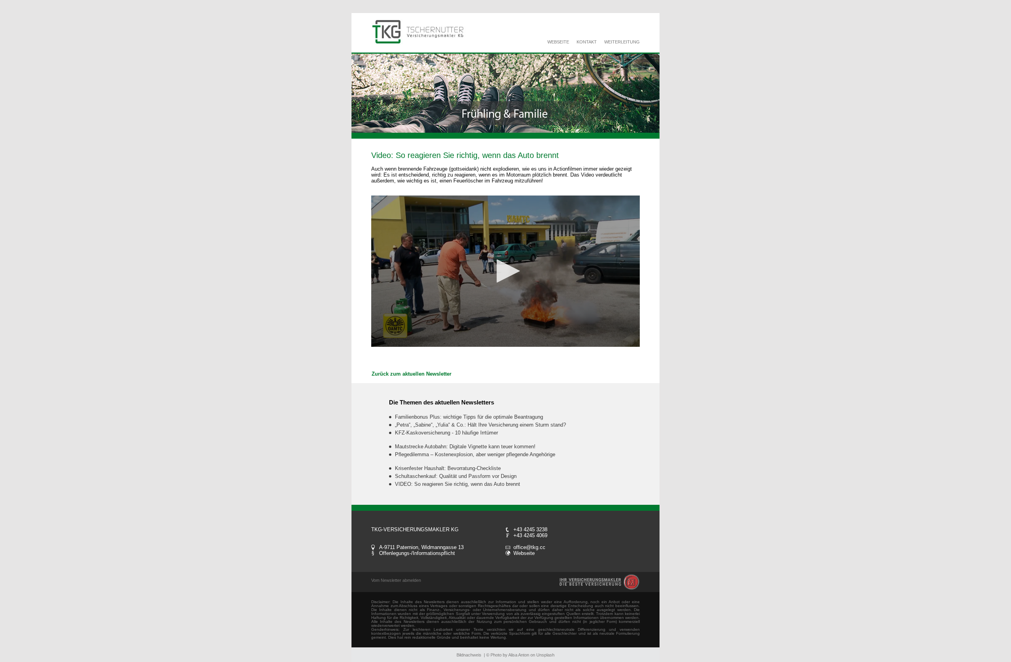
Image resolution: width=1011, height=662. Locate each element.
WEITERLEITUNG (622, 41)
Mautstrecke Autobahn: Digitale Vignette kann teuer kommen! (465, 446)
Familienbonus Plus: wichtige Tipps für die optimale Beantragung (469, 417)
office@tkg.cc (529, 547)
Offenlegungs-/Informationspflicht (417, 553)
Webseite (524, 553)
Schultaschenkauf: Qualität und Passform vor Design (456, 476)
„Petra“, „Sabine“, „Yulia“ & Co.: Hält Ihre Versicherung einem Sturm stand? (480, 425)
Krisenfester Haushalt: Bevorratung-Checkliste (448, 468)
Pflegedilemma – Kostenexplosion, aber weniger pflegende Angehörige (475, 454)
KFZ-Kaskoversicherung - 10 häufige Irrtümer (446, 433)
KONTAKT (587, 41)
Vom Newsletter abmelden (396, 580)
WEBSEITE (558, 41)
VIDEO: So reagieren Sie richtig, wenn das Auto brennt (457, 484)
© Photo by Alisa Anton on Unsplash (520, 655)
